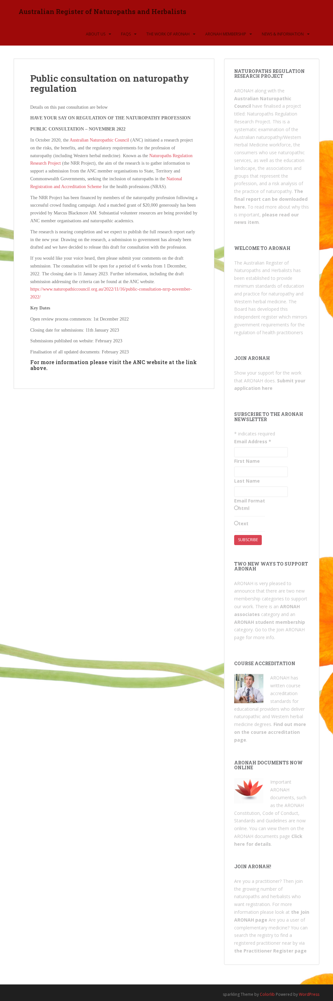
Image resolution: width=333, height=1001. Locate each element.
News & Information (283, 34)
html (243, 508)
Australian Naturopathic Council (99, 140)
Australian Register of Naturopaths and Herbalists (102, 11)
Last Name (247, 481)
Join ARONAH (290, 629)
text (243, 524)
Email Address (252, 441)
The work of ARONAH (168, 34)
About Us (95, 34)
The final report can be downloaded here (271, 199)
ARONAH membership (225, 34)
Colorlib (267, 994)
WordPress (309, 994)
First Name (247, 461)
